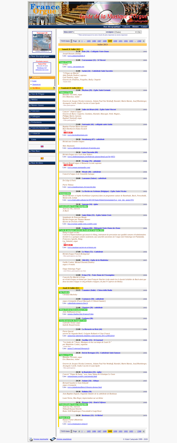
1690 (115, 41)
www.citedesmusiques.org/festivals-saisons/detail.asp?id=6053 (91, 157)
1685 (89, 41)
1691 (120, 41)
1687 (99, 41)
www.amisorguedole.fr (76, 56)
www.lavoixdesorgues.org (78, 135)
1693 (131, 41)
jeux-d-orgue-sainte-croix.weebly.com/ (82, 224)
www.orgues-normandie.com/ (79, 167)
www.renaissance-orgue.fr (78, 424)
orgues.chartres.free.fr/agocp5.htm (80, 314)
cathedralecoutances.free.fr (78, 303)
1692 (126, 41)
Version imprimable (40, 439)
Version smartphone (64, 439)
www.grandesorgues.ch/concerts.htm (82, 187)
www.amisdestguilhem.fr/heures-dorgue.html (85, 387)
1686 (94, 41)
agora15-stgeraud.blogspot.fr (78, 348)
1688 (105, 41)
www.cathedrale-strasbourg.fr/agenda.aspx (84, 148)
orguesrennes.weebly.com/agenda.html (82, 376)
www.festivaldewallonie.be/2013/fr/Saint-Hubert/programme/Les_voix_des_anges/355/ (101, 200)
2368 (139, 41)
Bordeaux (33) (42, 69)
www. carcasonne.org (76, 67)
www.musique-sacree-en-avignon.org (82, 247)
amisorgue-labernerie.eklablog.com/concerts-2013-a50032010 (91, 336)
